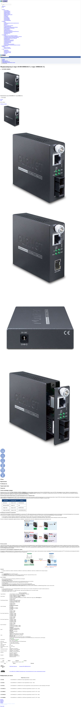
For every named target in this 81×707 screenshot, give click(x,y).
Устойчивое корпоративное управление (10, 38)
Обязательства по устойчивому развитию (10, 35)
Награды (1, 699)
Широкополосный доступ (8, 30)
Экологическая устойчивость (8, 40)
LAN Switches (6, 10)
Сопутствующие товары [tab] (6, 490)
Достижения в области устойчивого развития (11, 37)
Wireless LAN (6, 15)
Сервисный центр (5, 45)
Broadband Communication (8, 14)
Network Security (6, 18)
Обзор (5, 22)
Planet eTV (2, 701)
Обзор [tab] (1, 479)
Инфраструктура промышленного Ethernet (11, 27)
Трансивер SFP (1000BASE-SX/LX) (25, 666)
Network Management (7, 20)
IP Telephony (6, 16)
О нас (3, 49)
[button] (1, 99)
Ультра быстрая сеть (7, 29)
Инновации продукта (7, 51)
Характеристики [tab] (4, 486)
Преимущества (6, 50)
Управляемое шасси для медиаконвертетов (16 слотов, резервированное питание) (32, 671)
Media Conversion (7, 13)
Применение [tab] (3, 481)
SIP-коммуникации (7, 33)
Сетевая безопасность (7, 26)
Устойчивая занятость (7, 41)
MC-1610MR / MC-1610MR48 (14, 671)
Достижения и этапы (7, 52)
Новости (3, 46)
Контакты (3, 6)
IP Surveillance (6, 17)
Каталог (3, 9)
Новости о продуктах (7, 48)
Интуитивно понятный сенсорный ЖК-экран (11, 31)
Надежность (4, 34)
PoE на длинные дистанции (8, 25)
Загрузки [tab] (2, 488)
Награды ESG (6, 43)
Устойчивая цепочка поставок (9, 39)
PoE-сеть (5, 24)
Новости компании (7, 47)
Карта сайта (2, 706)
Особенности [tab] (3, 483)
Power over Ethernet (7, 11)
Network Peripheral (7, 19)
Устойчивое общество (7, 42)
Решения (3, 21)
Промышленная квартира (8, 32)
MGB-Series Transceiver (13, 666)
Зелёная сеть (6, 23)
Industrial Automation (7, 12)
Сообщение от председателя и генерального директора (13, 36)
